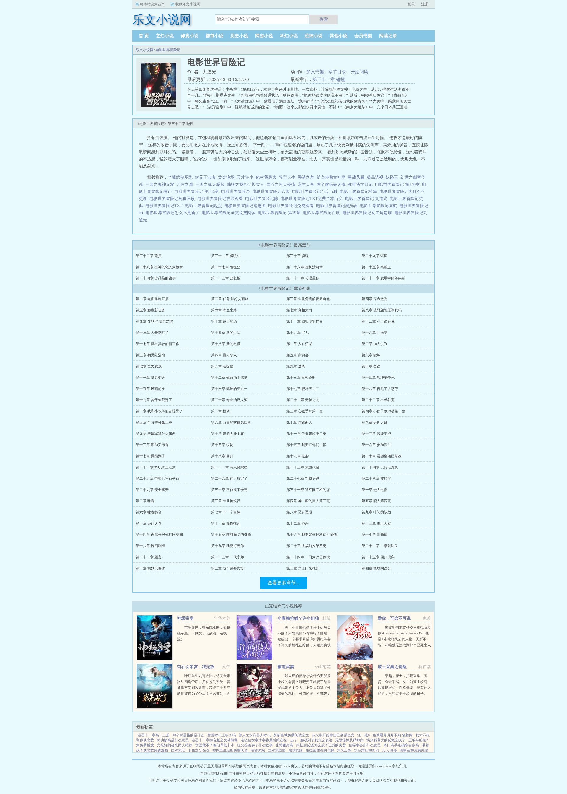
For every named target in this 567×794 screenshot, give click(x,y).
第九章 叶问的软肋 (376, 512)
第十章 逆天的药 (224, 321)
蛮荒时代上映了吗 (221, 735)
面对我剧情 (277, 750)
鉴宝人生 (287, 177)
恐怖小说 (313, 35)
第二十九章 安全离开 (152, 490)
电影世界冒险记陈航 (379, 206)
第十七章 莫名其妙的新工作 (157, 344)
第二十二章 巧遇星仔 (302, 278)
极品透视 (375, 177)
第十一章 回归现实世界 (304, 321)
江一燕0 (363, 735)
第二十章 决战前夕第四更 (306, 546)
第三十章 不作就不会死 (229, 490)
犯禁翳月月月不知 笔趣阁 (393, 735)
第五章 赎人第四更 (376, 501)
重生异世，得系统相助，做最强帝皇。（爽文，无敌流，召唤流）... (203, 633)
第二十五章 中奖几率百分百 (157, 478)
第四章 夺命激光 (374, 299)
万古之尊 (185, 184)
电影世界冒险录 (236, 191)
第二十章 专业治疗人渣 (229, 400)
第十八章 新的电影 (225, 344)
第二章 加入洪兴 (374, 344)
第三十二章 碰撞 (329, 79)
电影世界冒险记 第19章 (280, 213)
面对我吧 (178, 750)
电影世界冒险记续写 (359, 191)
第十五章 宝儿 (297, 333)
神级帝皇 (185, 618)
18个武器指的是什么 (188, 735)
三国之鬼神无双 (159, 184)
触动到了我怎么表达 (316, 740)
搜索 (324, 19)
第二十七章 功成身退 (302, 478)
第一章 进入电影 (374, 490)
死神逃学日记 (360, 184)
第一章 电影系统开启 (152, 299)
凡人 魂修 (389, 750)
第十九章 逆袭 (297, 456)
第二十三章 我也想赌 (302, 467)
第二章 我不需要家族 (227, 568)
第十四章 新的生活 (225, 333)
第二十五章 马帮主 (376, 267)
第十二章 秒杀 (297, 523)
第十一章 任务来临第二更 (306, 434)
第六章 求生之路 (224, 310)
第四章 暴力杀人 (224, 355)
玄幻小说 (165, 35)
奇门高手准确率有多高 (401, 745)
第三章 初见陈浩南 (150, 355)
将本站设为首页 (152, 4)
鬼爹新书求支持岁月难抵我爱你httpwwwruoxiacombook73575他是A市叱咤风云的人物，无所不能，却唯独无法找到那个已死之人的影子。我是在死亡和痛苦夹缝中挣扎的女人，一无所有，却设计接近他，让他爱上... (404, 645)
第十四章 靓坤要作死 (378, 377)
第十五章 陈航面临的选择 (231, 535)
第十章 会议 (371, 366)
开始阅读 (359, 71)
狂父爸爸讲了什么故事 (255, 745)
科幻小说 (289, 35)
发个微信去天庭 (331, 184)
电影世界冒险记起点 (204, 206)
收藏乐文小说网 (187, 4)
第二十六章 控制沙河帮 (304, 267)
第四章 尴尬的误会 (376, 568)
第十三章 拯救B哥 (300, 377)
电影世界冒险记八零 (272, 191)
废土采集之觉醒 (392, 667)
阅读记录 (388, 35)
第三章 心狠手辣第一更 (304, 411)
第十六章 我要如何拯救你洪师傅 (311, 535)
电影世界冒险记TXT (165, 206)
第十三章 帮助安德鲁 (152, 445)
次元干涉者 (205, 177)
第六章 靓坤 (371, 355)
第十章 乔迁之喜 (149, 523)
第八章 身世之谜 (374, 422)
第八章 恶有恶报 (299, 512)
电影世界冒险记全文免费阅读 (230, 213)
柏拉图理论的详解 (320, 750)
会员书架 (363, 35)
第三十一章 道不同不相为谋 (308, 490)
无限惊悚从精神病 (349, 740)
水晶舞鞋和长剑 (366, 750)
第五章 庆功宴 (297, 355)
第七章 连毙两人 (299, 422)
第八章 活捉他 (222, 366)
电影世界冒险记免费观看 (292, 206)
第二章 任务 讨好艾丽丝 (229, 299)
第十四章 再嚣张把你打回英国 (159, 535)
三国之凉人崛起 (209, 184)
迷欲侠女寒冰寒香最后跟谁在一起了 (269, 740)
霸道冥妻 (286, 667)
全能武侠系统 (180, 177)
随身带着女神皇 (331, 177)
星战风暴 (356, 177)
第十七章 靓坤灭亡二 (302, 389)
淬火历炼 (344, 750)
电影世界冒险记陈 (263, 198)
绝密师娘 (258, 750)
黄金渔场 (226, 177)
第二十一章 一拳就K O (379, 546)
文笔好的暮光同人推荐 (174, 745)
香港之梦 (306, 177)
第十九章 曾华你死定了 (154, 400)
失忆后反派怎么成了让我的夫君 (321, 745)
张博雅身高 (284, 745)
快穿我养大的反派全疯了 (385, 740)
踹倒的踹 (296, 750)
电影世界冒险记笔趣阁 (246, 206)
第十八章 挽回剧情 (150, 546)
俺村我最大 (266, 177)
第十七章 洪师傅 (374, 535)
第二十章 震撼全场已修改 (382, 456)
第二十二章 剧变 (149, 557)
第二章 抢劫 (220, 411)
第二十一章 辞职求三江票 (156, 467)
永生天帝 (306, 184)
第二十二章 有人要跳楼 (229, 467)
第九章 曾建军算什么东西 (156, 434)
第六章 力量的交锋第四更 (231, 422)
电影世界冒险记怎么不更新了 (174, 213)
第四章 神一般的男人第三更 (308, 501)
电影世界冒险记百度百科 (316, 191)
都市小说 (214, 35)
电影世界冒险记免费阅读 (173, 198)
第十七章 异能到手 (150, 456)
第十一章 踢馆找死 (225, 523)
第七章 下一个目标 (225, 512)
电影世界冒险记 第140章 (398, 184)
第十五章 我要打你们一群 (306, 445)
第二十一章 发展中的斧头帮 (383, 278)
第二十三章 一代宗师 (227, 557)
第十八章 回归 (222, 456)
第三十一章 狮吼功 (225, 256)
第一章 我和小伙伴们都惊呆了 (159, 411)
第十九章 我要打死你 (227, 546)
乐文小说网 (145, 50)
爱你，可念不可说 (394, 618)
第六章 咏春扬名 (149, 512)
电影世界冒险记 (168, 50)
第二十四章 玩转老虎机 (380, 467)
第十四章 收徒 (222, 445)
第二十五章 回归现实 (378, 557)
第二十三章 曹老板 (225, 278)
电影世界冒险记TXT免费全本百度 (313, 198)
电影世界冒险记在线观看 (221, 198)
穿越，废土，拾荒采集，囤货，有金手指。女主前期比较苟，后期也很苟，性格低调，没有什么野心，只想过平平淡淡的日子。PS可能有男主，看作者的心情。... (404, 688)
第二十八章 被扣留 (376, 478)
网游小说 (264, 35)
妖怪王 (392, 177)
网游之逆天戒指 (280, 184)
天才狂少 (245, 177)
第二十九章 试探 (374, 256)
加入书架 (315, 71)
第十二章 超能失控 (376, 434)
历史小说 (239, 35)
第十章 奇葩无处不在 (227, 434)
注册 (425, 4)
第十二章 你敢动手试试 (229, 377)
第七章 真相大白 (299, 310)
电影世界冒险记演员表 (338, 206)
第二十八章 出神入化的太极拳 (159, 267)
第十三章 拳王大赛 (376, 523)
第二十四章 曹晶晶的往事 (156, 278)
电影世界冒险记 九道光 (367, 198)
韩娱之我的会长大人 (245, 184)
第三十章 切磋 (297, 256)
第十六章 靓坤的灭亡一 (229, 389)
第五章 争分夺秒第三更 (154, 422)
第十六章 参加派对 (376, 445)
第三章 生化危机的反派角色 (308, 299)
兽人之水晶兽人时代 (255, 735)
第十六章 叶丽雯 (374, 333)
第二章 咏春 (145, 501)
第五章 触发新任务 (150, 310)
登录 (411, 4)
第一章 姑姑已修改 (150, 568)
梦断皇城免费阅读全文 (291, 735)
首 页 (144, 35)
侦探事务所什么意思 (365, 745)
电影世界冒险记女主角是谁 (368, 213)
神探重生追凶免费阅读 (230, 750)
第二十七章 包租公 (225, 267)
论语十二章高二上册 (154, 735)
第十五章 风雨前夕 (150, 389)
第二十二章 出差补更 (378, 400)
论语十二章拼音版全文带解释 (215, 740)
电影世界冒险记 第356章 (197, 191)
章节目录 (337, 71)
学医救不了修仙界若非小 (214, 745)
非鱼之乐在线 (198, 750)
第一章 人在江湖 (299, 344)
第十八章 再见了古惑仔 (380, 389)
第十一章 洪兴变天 (150, 377)
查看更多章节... (283, 582)
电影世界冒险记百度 (322, 213)
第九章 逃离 (295, 366)
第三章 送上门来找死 (302, 568)
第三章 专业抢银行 (225, 501)
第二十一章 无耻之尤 (302, 400)
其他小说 (338, 35)
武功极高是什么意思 (173, 740)
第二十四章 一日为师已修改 (308, 557)
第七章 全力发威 (149, 366)
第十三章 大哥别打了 (152, 333)
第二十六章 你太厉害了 (229, 478)
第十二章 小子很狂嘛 (378, 321)
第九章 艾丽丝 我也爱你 (154, 321)
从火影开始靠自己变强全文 (333, 735)
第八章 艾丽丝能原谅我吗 (382, 310)
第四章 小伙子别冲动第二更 (383, 411)
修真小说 (189, 35)
